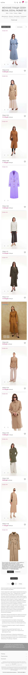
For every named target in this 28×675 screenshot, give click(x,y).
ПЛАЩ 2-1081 (5, 206)
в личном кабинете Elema (13, 645)
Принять (10, 571)
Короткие (18, 17)
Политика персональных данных (10, 672)
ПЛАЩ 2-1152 (5, 523)
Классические (17, 16)
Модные (22, 17)
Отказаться (17, 571)
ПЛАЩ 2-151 (5, 251)
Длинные (11, 16)
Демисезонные (5, 16)
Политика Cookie (14, 568)
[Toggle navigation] (26, 2)
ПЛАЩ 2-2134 (5, 70)
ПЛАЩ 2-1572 (5, 115)
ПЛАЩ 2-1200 (5, 160)
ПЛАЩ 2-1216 (5, 387)
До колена (6, 17)
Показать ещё (14, 20)
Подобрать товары (6, 26)
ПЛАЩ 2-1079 (5, 433)
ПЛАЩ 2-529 (5, 342)
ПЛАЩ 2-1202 (5, 478)
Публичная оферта (21, 672)
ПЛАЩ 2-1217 (5, 297)
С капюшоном (23, 16)
